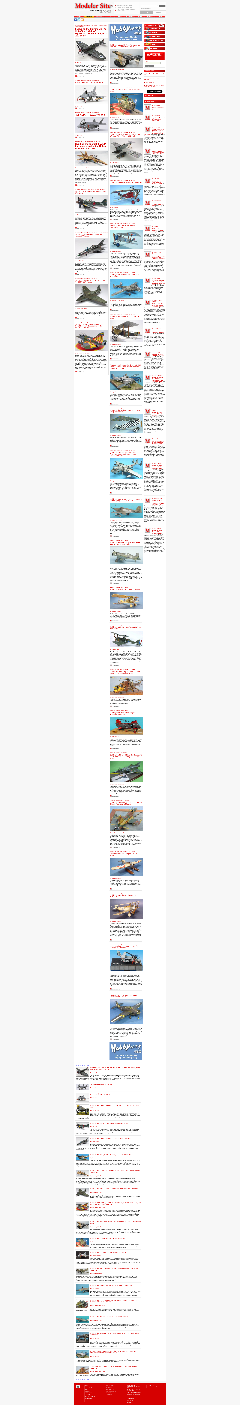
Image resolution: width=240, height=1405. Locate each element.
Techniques (78, 25)
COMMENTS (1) (116, 493)
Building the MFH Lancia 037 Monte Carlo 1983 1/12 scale (154, 86)
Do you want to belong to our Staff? (133, 1390)
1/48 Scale (83, 80)
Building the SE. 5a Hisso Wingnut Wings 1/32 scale (125, 628)
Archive (87, 1394)
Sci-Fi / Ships (88, 1392)
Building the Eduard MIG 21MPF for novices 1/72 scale (88, 235)
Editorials (88, 1398)
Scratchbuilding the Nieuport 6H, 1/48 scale (124, 854)
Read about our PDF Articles (132, 1396)
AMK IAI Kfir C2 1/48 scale (89, 82)
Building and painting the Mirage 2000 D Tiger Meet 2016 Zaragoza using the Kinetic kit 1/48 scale (90, 326)
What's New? (130, 1398)
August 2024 (81, 26)
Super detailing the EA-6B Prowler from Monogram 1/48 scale (124, 947)
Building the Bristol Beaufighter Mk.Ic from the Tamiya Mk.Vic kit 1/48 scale (114, 1269)
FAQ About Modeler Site (133, 1394)
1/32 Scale (90, 25)
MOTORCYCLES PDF (111, 1391)
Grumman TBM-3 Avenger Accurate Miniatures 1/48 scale (123, 996)
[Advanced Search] (148, 9)
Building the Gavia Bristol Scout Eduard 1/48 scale (125, 896)
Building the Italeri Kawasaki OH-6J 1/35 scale (125, 90)
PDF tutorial (97, 141)
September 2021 (101, 189)
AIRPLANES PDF (110, 1389)
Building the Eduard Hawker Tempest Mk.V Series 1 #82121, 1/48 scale (114, 1106)
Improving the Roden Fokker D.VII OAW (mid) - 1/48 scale (125, 411)
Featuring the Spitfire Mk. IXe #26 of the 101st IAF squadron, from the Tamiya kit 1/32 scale (91, 32)
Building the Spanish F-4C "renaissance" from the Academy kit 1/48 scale (125, 46)
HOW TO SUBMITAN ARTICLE (89, 1400)
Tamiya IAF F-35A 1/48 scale (90, 115)
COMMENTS (80, 76)
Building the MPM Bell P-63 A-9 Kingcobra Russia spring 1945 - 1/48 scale (126, 500)
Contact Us (130, 1400)
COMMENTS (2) (116, 706)
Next (87, 1065)
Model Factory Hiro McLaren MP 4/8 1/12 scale (154, 74)
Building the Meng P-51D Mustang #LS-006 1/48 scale (110, 1154)
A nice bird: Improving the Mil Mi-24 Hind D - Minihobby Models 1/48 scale (126, 672)
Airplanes (84, 25)
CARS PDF (108, 1392)
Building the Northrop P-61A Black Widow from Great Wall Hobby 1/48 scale (114, 1334)
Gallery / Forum (90, 1396)
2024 (76, 26)
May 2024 (97, 80)
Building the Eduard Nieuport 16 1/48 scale (126, 182)
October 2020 (104, 232)
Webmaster (130, 1402)
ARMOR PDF (109, 1387)
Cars (86, 1389)
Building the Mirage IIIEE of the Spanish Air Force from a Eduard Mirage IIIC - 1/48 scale (126, 756)
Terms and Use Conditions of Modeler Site (133, 1386)
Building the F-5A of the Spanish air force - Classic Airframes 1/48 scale (126, 803)
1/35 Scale (125, 87)
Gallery (96, 25)
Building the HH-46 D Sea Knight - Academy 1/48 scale (123, 713)
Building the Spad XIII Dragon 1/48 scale (125, 589)
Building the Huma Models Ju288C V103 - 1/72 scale (125, 275)
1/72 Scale (90, 232)
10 (84, 1065)
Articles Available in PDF (134, 1392)
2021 (95, 189)
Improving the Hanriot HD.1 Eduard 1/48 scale (125, 317)
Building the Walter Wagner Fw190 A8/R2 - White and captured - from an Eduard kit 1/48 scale (114, 1301)
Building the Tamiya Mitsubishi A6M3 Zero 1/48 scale (90, 192)
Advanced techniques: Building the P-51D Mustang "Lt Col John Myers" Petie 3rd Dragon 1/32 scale (125, 366)
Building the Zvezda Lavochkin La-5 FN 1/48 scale (109, 1317)
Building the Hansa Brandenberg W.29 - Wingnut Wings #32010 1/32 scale (125, 135)
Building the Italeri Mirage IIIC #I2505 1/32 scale (108, 1252)
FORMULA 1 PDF (110, 1385)
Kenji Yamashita (150, 82)
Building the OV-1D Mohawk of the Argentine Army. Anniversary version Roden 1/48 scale (123, 454)
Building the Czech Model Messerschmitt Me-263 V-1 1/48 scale (90, 281)
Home (86, 1385)
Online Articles (103, 25)
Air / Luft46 (88, 1387)
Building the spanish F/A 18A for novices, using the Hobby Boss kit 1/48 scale (90, 146)
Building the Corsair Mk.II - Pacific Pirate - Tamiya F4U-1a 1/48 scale (125, 543)
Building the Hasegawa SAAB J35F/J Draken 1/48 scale (111, 1285)
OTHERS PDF (109, 1394)
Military (87, 1391)
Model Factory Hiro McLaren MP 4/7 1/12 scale (154, 78)
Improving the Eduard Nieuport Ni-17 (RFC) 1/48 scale (123, 226)
